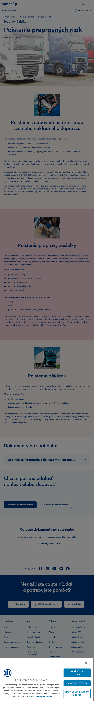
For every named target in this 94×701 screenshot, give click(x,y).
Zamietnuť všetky (77, 683)
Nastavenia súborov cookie (77, 693)
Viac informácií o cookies (42, 696)
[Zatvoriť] (86, 663)
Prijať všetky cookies (77, 673)
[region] (46, 679)
